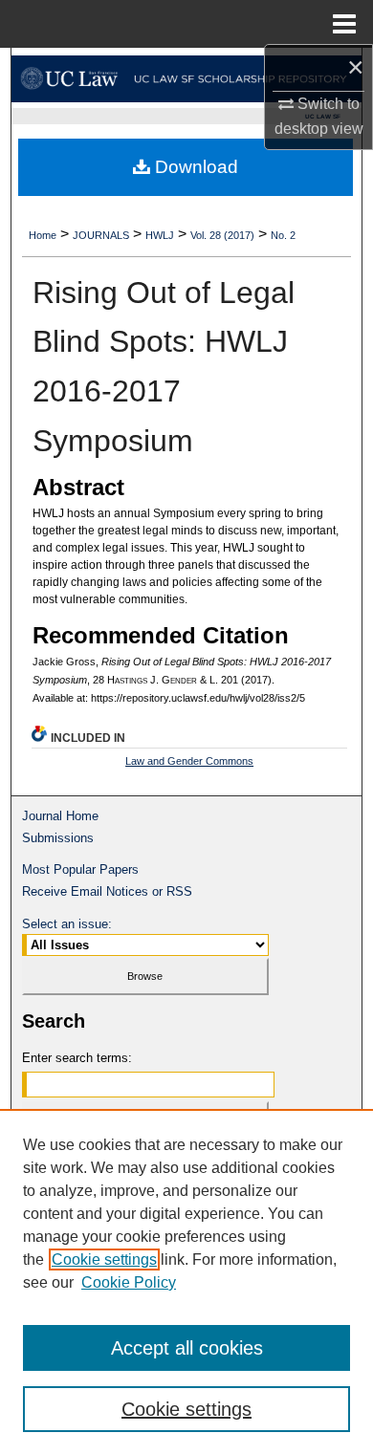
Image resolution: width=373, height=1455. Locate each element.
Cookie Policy (128, 1282)
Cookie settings (104, 1259)
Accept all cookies (187, 1347)
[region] (186, 1282)
